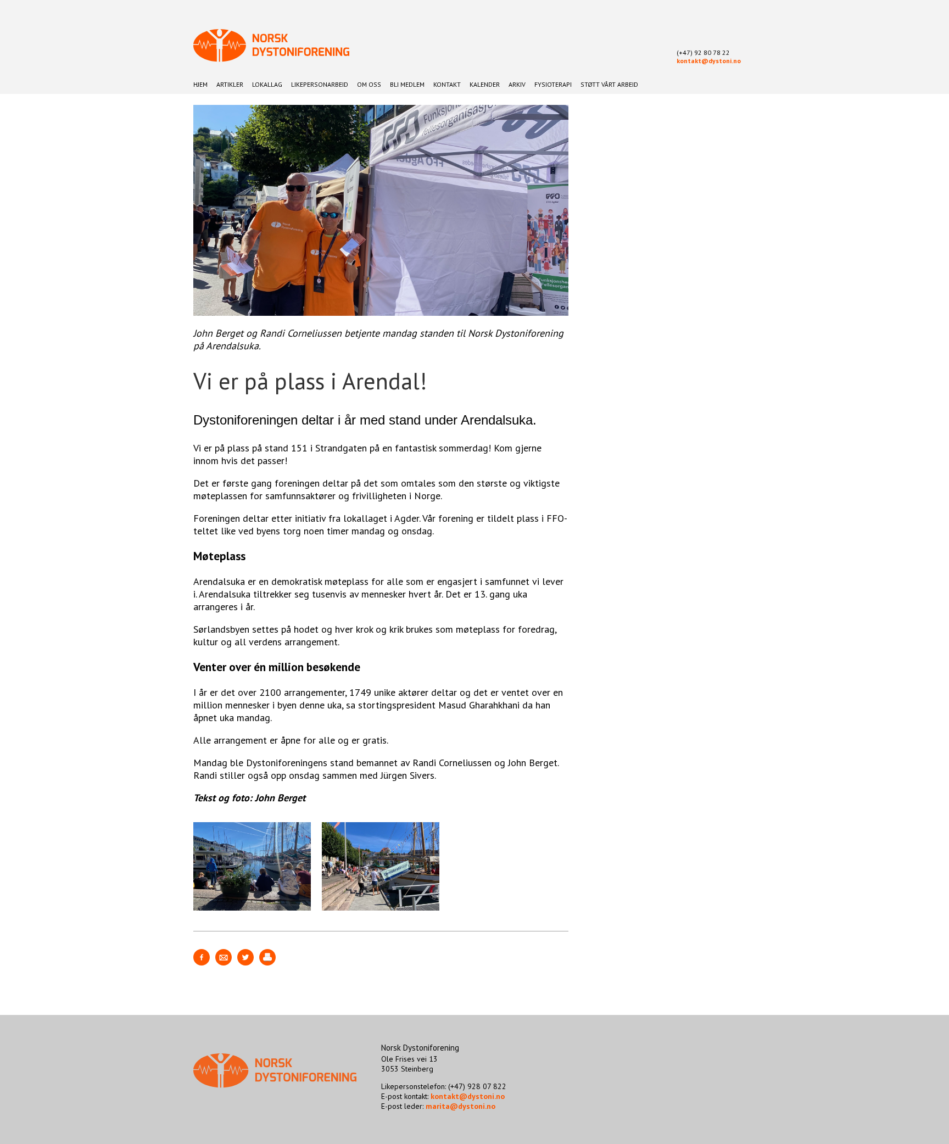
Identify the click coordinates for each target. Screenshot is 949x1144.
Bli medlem (407, 84)
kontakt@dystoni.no (709, 61)
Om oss (369, 84)
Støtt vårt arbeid (609, 84)
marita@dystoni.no (460, 1106)
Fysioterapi (553, 84)
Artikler (229, 84)
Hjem (200, 84)
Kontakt (447, 84)
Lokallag (267, 84)
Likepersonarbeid (319, 84)
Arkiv (517, 84)
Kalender (485, 84)
